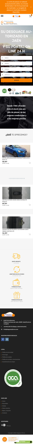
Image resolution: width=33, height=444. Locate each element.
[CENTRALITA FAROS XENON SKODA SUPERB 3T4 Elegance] (16, 193)
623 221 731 (9, 22)
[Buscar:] (14, 24)
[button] (9, 178)
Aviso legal (5, 354)
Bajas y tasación (6, 410)
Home (3, 401)
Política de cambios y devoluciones (11, 359)
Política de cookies (7, 357)
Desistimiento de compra (8, 361)
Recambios (5, 403)
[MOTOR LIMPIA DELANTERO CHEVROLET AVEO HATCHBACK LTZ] (16, 151)
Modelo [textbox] (7, 63)
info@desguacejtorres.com (11, 329)
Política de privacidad (7, 352)
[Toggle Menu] (2, 16)
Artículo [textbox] (7, 74)
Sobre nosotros (6, 408)
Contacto (4, 413)
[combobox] (16, 58)
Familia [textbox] (7, 69)
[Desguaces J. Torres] (16, 15)
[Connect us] (2, 339)
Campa (4, 406)
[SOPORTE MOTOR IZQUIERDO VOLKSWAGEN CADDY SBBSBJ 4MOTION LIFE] (16, 222)
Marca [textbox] (6, 58)
